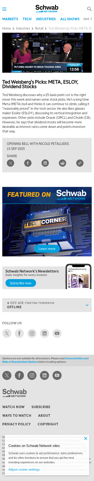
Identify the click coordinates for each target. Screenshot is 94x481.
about (44, 415)
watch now (13, 407)
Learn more (47, 248)
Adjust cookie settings (24, 469)
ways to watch (16, 415)
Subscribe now (20, 283)
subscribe (40, 407)
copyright (48, 424)
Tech (27, 19)
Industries (46, 19)
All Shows (69, 19)
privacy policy (16, 424)
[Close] (85, 438)
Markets (10, 19)
